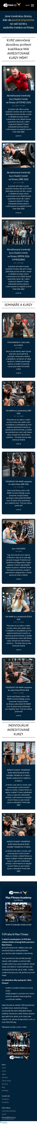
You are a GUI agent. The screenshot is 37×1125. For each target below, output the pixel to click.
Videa (4, 1074)
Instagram (5, 1099)
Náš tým (5, 1077)
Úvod (4, 1068)
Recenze (5, 1084)
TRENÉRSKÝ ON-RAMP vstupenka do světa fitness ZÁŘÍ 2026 (18, 483)
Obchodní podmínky (9, 1111)
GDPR (4, 1114)
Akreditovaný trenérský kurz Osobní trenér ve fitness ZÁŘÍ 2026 (18, 176)
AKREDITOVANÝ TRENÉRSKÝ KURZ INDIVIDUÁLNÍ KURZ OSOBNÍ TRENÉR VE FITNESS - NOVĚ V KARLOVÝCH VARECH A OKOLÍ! (18, 775)
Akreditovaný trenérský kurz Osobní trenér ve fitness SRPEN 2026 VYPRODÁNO (18, 254)
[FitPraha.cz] (12, 5)
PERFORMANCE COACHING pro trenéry (18, 344)
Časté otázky (6, 1081)
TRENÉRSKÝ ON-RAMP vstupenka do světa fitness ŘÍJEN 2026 (18, 689)
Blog (3, 1087)
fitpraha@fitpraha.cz (9, 1117)
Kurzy (4, 1071)
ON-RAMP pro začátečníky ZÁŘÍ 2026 (18, 412)
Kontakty (5, 1090)
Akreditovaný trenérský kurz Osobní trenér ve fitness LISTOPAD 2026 (18, 99)
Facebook (5, 1102)
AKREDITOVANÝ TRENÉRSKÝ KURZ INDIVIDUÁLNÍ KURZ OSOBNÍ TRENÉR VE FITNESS (18, 844)
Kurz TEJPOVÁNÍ (18, 548)
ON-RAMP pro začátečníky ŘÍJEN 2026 (18, 618)
